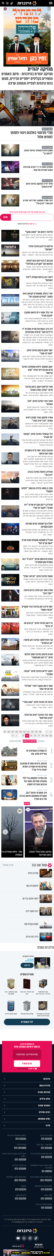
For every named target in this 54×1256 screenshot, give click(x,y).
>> (13, 735)
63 (21, 731)
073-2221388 (46, 1147)
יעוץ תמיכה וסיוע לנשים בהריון (41, 1175)
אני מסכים (25, 223)
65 (13, 731)
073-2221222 (46, 1138)
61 (28, 731)
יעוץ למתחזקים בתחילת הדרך (41, 1152)
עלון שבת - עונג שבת (44, 1143)
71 (39, 735)
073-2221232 (46, 1156)
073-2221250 (20, 1197)
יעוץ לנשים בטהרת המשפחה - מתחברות (40, 1165)
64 (17, 731)
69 (47, 735)
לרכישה (27, 964)
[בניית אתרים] (39, 1243)
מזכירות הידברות (46, 1134)
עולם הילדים (45, 1097)
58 (40, 731)
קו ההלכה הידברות (19, 1164)
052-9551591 (46, 1179)
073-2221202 (46, 1206)
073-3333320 (20, 1158)
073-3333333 (46, 1197)
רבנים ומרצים (44, 1111)
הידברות (46, 1077)
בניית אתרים (38, 1246)
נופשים (23, 1185)
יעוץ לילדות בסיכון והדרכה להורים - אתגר (14, 1153)
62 (24, 731)
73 (31, 735)
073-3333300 (20, 1167)
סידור (48, 1124)
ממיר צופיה (48, 1194)
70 (43, 735)
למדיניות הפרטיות (22, 223)
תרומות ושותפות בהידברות (16, 1134)
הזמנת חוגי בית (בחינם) (43, 1185)
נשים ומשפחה (44, 1117)
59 (36, 731)
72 (35, 735)
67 (5, 731)
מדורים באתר (44, 1084)
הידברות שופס (21, 1194)
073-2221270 (20, 1188)
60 (32, 731)
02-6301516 (47, 1170)
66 (9, 731)
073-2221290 (46, 1188)
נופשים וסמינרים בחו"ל (44, 1203)
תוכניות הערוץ (44, 1091)
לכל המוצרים (27, 1021)
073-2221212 (20, 1138)
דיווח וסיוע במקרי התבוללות (16, 1175)
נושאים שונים (44, 1104)
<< (51, 731)
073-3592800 (20, 1147)
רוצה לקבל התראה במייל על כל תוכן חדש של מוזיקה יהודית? (27, 212)
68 (51, 735)
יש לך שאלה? (8, 864)
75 (23, 735)
